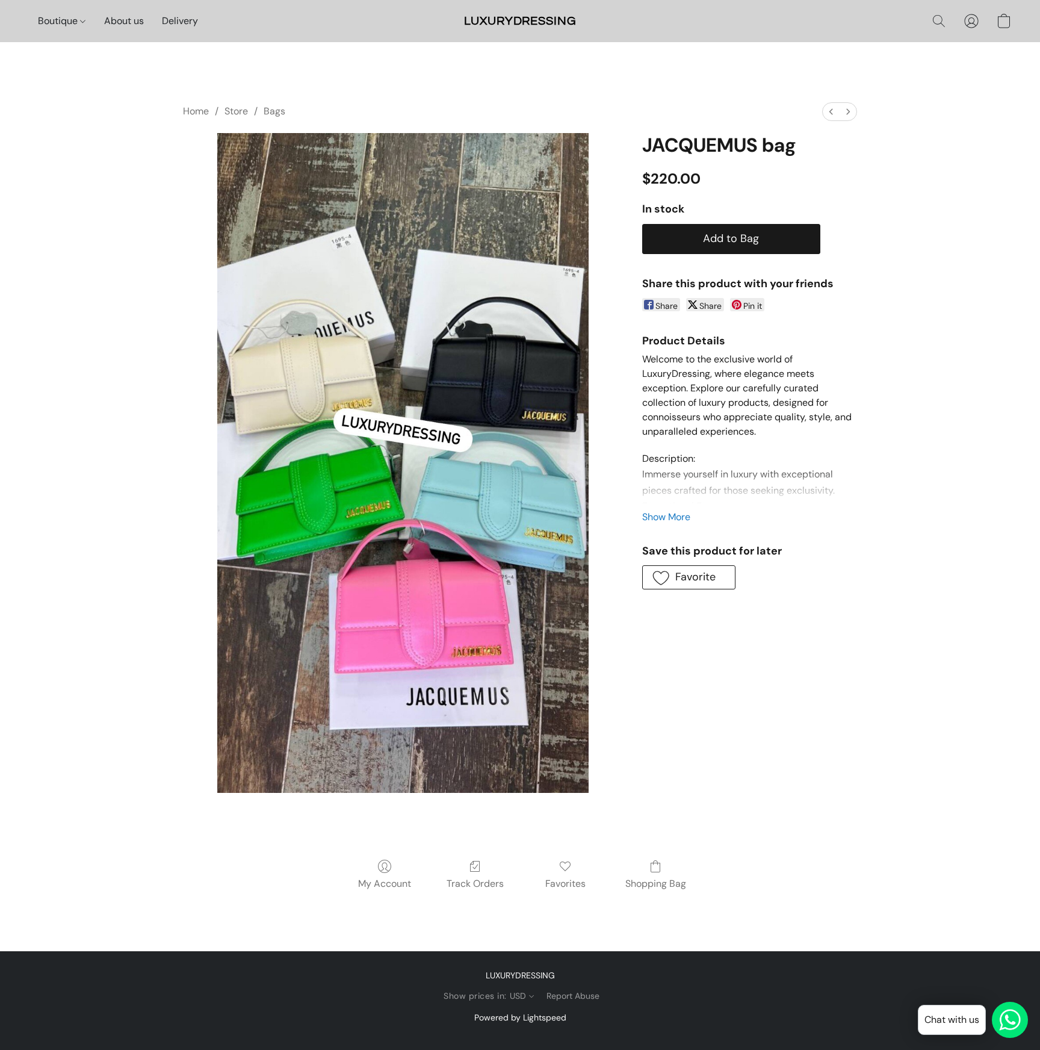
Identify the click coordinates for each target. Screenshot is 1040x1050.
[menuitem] (831, 111)
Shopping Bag (655, 883)
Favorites (565, 883)
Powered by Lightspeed (520, 1017)
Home (196, 111)
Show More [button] (666, 517)
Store (236, 111)
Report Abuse (572, 995)
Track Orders (475, 883)
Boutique (59, 20)
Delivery (180, 20)
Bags (274, 111)
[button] (520, 21)
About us (124, 20)
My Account (384, 883)
